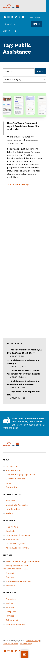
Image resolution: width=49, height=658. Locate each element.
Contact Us (11, 487)
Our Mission (12, 466)
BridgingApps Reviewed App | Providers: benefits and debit (23, 126)
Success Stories (14, 470)
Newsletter (11, 585)
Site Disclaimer (10, 643)
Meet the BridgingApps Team (20, 474)
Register (10, 513)
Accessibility (26, 643)
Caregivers (11, 611)
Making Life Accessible (17, 505)
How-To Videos (13, 509)
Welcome (10, 500)
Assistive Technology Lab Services (23, 561)
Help (14, 31)
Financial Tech (13, 539)
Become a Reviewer (15, 624)
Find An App (12, 527)
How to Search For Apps (18, 535)
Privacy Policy (33, 640)
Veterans (10, 607)
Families (10, 616)
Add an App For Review (17, 548)
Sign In (6, 31)
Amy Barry (14, 144)
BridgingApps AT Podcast (18, 581)
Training (10, 573)
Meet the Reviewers (15, 478)
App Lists (10, 531)
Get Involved (12, 620)
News (8, 483)
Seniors (9, 603)
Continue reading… (20, 184)
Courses (10, 577)
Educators (11, 599)
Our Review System (15, 543)
